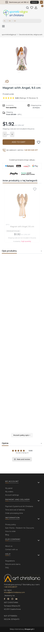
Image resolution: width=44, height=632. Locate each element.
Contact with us (11, 549)
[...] (22, 57)
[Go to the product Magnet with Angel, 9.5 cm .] (22, 204)
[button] (22, 435)
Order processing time (14, 513)
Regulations (10, 561)
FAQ (7, 568)
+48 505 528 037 (31, 150)
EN (10, 21)
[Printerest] (8, 599)
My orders (9, 492)
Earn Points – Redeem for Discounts (19, 528)
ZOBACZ (34, 2)
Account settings (12, 495)
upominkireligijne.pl (9, 34)
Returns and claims (12, 564)
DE (15, 21)
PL (5, 21)
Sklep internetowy (21, 629)
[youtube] (16, 599)
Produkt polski (8, 94)
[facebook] (4, 599)
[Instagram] (12, 599)
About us (8, 546)
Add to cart (18, 142)
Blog (7, 535)
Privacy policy (10, 525)
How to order (10, 531)
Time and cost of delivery (15, 510)
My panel (8, 488)
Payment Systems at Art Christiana (19, 506)
